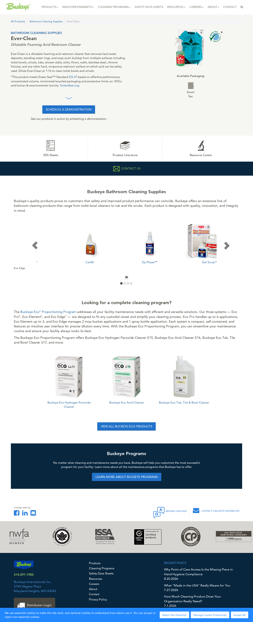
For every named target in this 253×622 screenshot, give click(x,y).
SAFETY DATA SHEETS (149, 7)
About (93, 589)
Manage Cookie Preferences (210, 614)
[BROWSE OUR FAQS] (159, 511)
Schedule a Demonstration (69, 109)
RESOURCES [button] (175, 7)
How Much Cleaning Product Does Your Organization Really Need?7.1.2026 (192, 601)
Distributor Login (39, 605)
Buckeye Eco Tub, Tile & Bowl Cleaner (184, 402)
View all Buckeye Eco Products (126, 426)
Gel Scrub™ (186, 262)
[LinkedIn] (26, 514)
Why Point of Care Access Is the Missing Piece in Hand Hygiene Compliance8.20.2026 (198, 574)
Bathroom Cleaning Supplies (46, 21)
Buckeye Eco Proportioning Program (48, 312)
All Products (18, 21)
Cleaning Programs (101, 568)
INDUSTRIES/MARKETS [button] (77, 7)
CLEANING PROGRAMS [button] (113, 7)
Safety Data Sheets (101, 573)
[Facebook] (17, 514)
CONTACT (230, 7)
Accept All (239, 614)
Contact (94, 594)
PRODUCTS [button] (49, 7)
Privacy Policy (98, 599)
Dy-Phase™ (126, 262)
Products (94, 563)
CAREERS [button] (195, 7)
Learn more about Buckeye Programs (126, 477)
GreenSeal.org (69, 85)
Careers (94, 584)
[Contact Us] (34, 514)
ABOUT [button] (212, 7)
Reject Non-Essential (174, 614)
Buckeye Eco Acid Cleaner (126, 402)
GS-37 (73, 77)
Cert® (66, 262)
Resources (95, 579)
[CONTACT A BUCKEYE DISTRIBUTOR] (197, 511)
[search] (242, 7)
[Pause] (126, 277)
